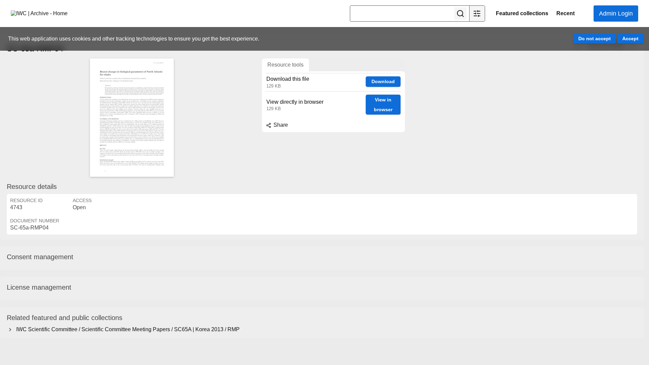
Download (383, 81)
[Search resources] (460, 13)
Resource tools (285, 65)
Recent (565, 13)
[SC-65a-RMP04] (132, 117)
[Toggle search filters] (477, 13)
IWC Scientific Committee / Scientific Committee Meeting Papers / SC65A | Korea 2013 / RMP (127, 329)
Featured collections (522, 13)
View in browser (383, 104)
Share (280, 125)
